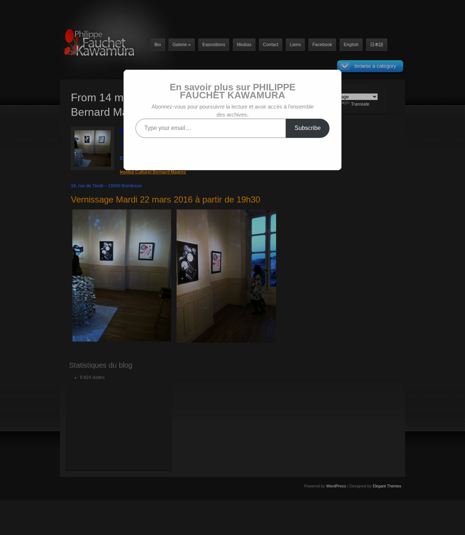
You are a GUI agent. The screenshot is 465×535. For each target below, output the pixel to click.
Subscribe (308, 128)
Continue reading (232, 149)
